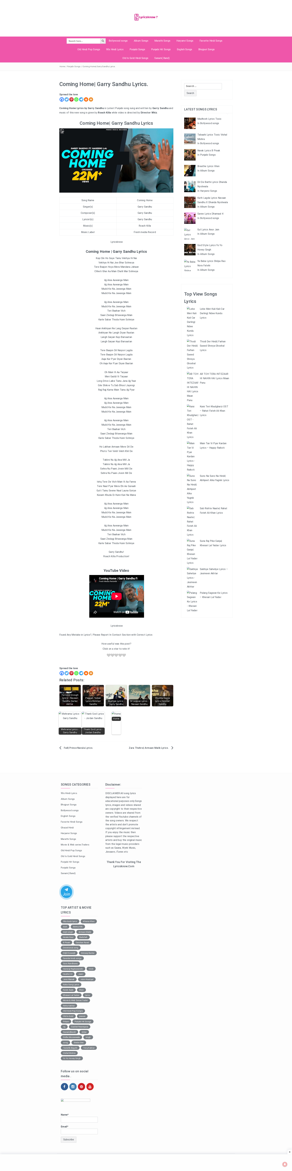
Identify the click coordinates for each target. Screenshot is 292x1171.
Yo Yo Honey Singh (72, 1058)
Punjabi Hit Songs (161, 49)
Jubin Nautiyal (86, 979)
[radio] (109, 655)
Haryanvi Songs (184, 40)
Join (66, 894)
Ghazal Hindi (67, 827)
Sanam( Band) (162, 58)
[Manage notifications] (284, 1164)
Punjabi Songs (137, 49)
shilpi (84, 1032)
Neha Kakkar (69, 1006)
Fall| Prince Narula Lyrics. (78, 747)
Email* (64, 1126)
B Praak (66, 942)
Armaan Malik (85, 932)
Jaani (80, 974)
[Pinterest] (71, 99)
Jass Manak (68, 979)
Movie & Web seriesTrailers (75, 844)
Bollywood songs (118, 40)
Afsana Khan (89, 921)
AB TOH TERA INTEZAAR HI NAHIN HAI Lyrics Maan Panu (214, 378)
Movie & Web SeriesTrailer (75, 1000)
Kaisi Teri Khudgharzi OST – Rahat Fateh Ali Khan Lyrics (214, 411)
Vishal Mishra (69, 1053)
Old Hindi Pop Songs (88, 49)
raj (64, 1027)
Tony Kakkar (89, 1048)
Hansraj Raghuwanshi (73, 969)
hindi (91, 969)
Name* (65, 1114)
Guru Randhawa (70, 963)
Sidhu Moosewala (71, 1037)
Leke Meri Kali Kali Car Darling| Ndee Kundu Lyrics (212, 313)
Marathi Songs (162, 40)
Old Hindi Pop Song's (73, 1011)
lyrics (87, 995)
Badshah (83, 937)
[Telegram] (81, 99)
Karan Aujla (68, 990)
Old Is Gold (68, 1016)
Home (62, 66)
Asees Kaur (68, 937)
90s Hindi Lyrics (114, 49)
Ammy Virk (78, 927)
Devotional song (70, 948)
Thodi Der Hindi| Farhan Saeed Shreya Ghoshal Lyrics (213, 346)
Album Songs (141, 40)
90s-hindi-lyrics (70, 921)
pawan (82, 1016)
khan (81, 990)
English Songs (184, 49)
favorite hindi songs (72, 958)
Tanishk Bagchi (70, 1048)
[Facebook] (62, 99)
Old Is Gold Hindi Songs (135, 58)
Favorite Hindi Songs (211, 40)
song (65, 1042)
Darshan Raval (82, 942)
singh (88, 1037)
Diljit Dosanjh (69, 953)
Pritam (66, 1021)
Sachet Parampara (79, 1027)
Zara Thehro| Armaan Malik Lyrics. (149, 747)
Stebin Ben (79, 1042)
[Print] (86, 99)
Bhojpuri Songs (206, 49)
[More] (91, 99)
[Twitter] (66, 99)
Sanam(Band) (69, 1032)
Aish (65, 927)
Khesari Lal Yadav (71, 995)
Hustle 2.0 (67, 974)
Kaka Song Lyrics (71, 984)
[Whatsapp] (76, 99)
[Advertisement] (123, 920)
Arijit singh (68, 932)
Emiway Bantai (87, 953)
